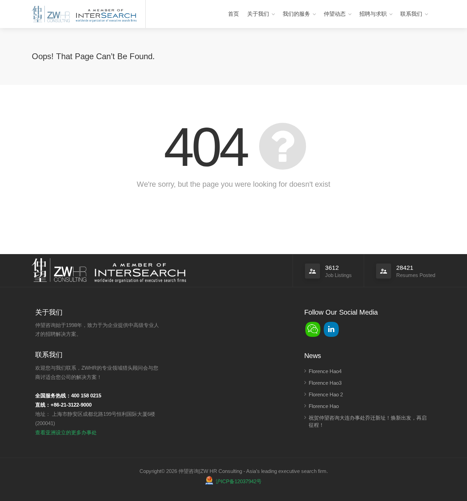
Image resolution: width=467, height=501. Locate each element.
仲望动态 (335, 14)
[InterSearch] (105, 14)
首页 (233, 14)
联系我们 (411, 14)
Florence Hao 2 (326, 394)
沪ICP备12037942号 (239, 481)
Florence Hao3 (325, 383)
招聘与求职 (373, 14)
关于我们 (258, 14)
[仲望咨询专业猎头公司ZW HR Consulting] (51, 14)
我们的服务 (296, 14)
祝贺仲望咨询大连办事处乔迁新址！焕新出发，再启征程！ (368, 421)
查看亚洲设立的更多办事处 (66, 432)
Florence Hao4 (325, 371)
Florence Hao (324, 406)
